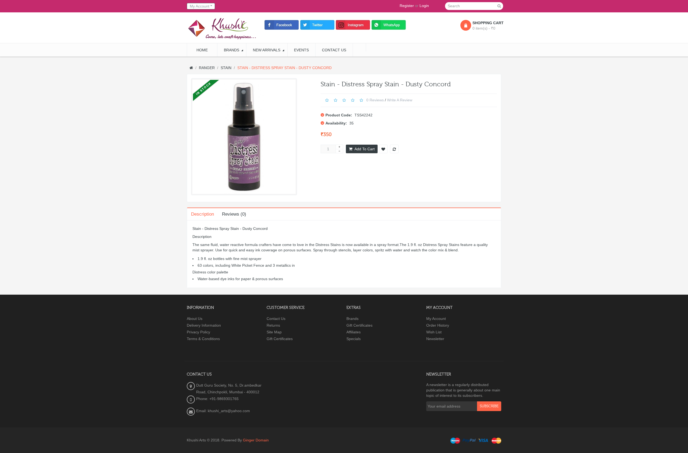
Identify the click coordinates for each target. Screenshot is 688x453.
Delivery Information (204, 325)
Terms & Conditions (203, 339)
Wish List (434, 332)
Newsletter (435, 339)
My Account (436, 318)
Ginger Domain (256, 440)
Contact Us (276, 318)
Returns (273, 325)
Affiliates (353, 332)
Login (424, 5)
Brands (352, 318)
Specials (353, 339)
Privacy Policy (198, 332)
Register (407, 5)
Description (202, 214)
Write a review (399, 100)
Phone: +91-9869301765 (217, 399)
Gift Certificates (280, 339)
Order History (437, 325)
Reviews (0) (234, 214)
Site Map (274, 332)
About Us (194, 318)
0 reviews (375, 100)
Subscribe (489, 406)
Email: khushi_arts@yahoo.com (223, 411)
